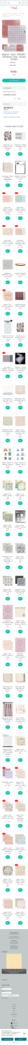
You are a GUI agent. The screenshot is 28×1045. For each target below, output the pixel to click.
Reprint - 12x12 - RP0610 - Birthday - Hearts (8, 527)
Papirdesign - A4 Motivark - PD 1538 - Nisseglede (8, 146)
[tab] (14, 88)
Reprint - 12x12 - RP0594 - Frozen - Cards (20, 558)
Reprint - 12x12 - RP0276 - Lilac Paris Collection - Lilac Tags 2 (7, 817)
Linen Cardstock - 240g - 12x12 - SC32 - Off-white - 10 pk (7, 400)
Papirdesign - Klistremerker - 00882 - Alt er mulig (7, 622)
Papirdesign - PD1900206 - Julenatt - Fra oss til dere (7, 275)
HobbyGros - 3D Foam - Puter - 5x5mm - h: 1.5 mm (20, 177)
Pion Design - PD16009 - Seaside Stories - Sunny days (7, 242)
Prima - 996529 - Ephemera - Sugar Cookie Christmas (20, 719)
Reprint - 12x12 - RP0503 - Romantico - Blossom (7, 306)
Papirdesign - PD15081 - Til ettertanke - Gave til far (20, 146)
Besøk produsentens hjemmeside (11, 111)
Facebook (15, 1023)
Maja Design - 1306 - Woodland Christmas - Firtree (7, 431)
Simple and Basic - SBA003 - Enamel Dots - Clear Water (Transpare (8, 752)
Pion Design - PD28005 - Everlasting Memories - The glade (7, 369)
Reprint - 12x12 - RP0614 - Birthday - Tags (8, 495)
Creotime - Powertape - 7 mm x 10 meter (20, 274)
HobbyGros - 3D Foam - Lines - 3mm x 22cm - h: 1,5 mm (7, 337)
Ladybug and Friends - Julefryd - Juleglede (20, 305)
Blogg (15, 1028)
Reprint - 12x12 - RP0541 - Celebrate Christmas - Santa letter (20, 432)
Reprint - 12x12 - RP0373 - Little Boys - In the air (20, 849)
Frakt (14, 1010)
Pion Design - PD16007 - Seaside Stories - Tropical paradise (8, 210)
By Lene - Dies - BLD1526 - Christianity (20, 526)
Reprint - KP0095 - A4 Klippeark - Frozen (20, 463)
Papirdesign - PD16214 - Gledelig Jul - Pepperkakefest (7, 177)
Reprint (14, 62)
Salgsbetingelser (14, 1014)
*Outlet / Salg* (11, 13)
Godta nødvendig (7, 1039)
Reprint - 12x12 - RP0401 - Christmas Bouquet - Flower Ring (8, 882)
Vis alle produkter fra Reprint (10, 113)
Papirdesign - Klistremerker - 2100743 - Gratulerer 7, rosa (20, 656)
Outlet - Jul (19, 13)
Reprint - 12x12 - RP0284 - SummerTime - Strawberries (20, 817)
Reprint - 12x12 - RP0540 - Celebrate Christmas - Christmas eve (20, 623)
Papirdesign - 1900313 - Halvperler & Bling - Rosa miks (7, 719)
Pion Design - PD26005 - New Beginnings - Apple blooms (20, 243)
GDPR (14, 1016)
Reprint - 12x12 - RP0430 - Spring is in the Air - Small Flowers (7, 915)
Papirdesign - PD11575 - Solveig (7, 783)
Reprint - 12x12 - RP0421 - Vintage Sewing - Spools (20, 881)
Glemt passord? (4, 998)
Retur (14, 1012)
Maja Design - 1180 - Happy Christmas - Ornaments (20, 688)
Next (23, 31)
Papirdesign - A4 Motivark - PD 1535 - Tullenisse (20, 337)
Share (15, 98)
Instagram (15, 1025)
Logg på (14, 1008)
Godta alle (20, 1039)
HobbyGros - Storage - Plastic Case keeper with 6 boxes (20, 369)
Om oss (14, 1004)
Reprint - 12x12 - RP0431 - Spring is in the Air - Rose (20, 914)
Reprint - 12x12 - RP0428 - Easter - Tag (20, 750)
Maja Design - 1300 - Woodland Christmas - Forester (20, 400)
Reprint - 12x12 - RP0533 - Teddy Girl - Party (7, 655)
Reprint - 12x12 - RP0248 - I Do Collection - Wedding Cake (20, 785)
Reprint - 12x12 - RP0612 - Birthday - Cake (20, 495)
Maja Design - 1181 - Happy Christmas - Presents (8, 688)
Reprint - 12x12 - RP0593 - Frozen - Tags (7, 591)
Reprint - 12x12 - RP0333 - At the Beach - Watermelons (7, 849)
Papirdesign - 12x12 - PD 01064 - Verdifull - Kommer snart (20, 591)
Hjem (4, 13)
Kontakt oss (14, 1006)
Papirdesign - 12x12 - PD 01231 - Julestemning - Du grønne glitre (8, 559)
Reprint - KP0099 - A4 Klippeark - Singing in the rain (7, 464)
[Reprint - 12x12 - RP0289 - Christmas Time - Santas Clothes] (14, 32)
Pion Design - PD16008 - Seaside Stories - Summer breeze (20, 210)
